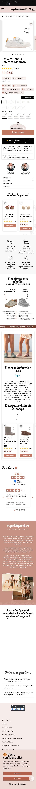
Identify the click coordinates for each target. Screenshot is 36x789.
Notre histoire (6, 720)
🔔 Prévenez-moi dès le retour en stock (18, 141)
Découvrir (9, 226)
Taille (18, 98)
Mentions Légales (8, 742)
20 (4, 102)
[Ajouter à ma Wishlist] (31, 23)
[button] (32, 441)
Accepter (17, 773)
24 (23, 102)
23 (18, 102)
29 (18, 107)
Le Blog (4, 724)
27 (9, 107)
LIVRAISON (6, 187)
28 (13, 107)
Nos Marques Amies (8, 735)
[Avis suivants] (32, 497)
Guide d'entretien (7, 731)
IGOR (4, 65)
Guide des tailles (7, 727)
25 (28, 102)
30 (23, 107)
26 (4, 107)
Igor (6, 16)
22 (13, 102)
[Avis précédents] (3, 497)
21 (9, 102)
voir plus (9, 498)
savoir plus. (7, 768)
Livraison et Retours (8, 749)
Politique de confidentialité (11, 745)
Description (7, 177)
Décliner (17, 778)
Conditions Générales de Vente (12, 738)
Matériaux (6, 181)
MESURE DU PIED (8, 184)
